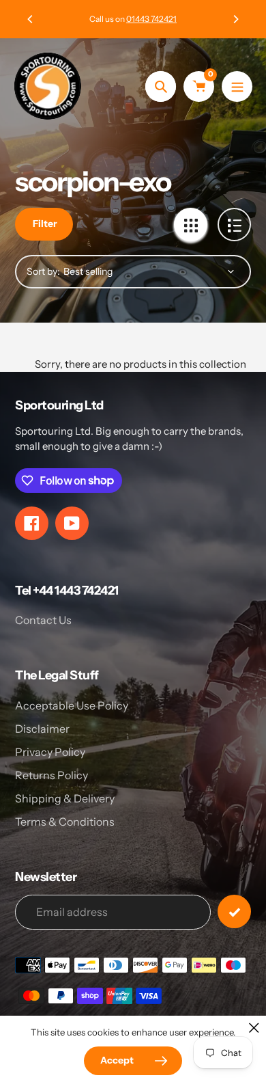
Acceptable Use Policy (71, 705)
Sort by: (43, 271)
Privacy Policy (50, 752)
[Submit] (234, 911)
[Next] (235, 19)
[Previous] (31, 19)
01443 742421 (151, 19)
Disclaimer (42, 728)
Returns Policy (51, 775)
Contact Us (43, 620)
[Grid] (190, 224)
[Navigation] (237, 86)
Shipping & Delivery (65, 798)
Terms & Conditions (65, 821)
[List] (234, 224)
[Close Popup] (254, 1027)
